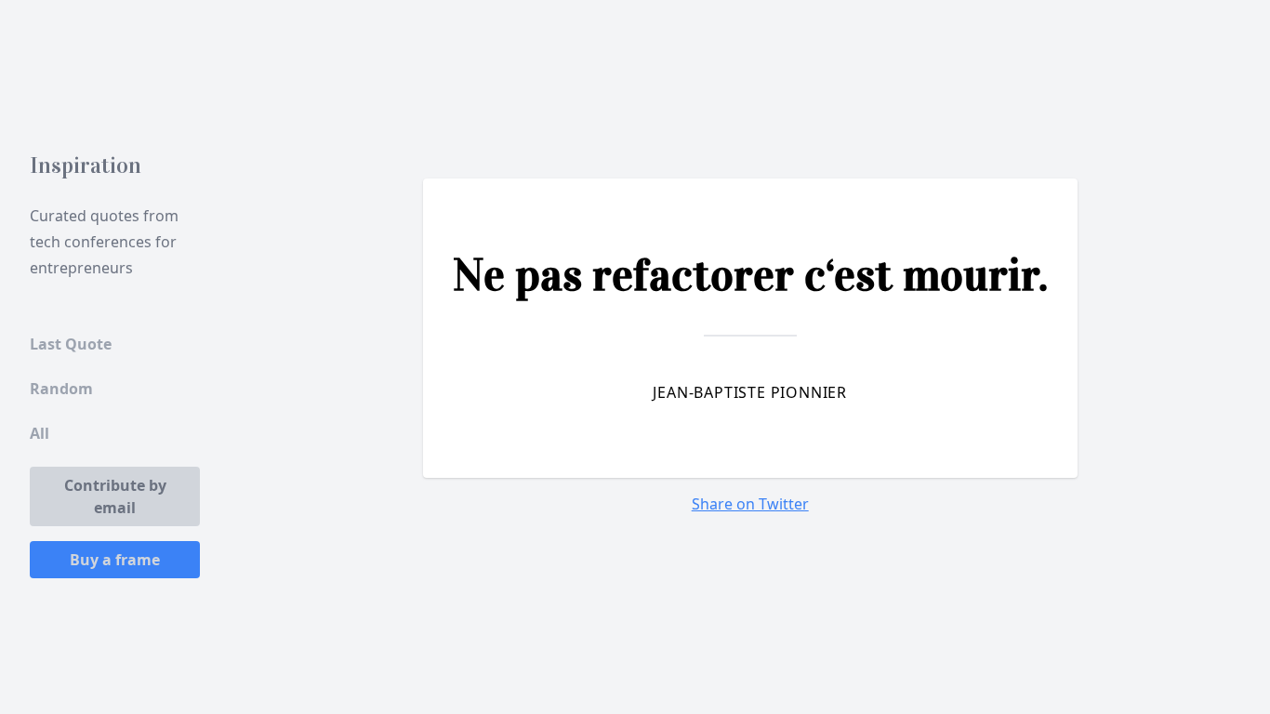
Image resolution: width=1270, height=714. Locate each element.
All (39, 433)
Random (61, 388)
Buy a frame (115, 559)
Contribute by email (115, 496)
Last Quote (71, 344)
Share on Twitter (750, 504)
